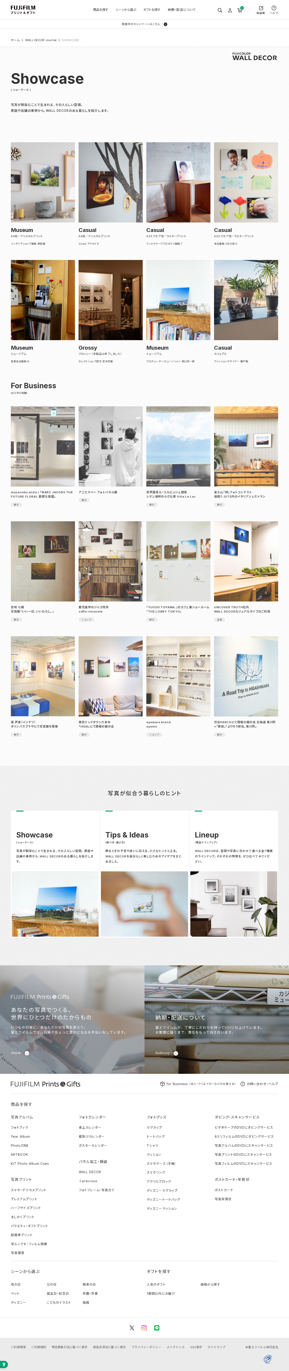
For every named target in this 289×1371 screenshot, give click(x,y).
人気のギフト (156, 1284)
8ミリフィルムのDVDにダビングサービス (244, 1136)
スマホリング (156, 1172)
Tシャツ (152, 1145)
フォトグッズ (157, 1117)
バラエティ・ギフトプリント (29, 1226)
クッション (154, 1154)
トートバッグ (156, 1136)
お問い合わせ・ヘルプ (262, 1084)
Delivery (162, 1053)
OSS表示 (196, 1347)
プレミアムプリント (24, 1199)
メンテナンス (176, 1347)
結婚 (86, 1302)
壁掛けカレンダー (92, 1136)
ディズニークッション (162, 1208)
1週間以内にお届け (161, 1293)
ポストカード (224, 1190)
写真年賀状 (223, 1199)
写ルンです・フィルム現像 (29, 1244)
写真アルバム (22, 1117)
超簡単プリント (22, 1235)
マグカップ (154, 1127)
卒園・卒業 (90, 1293)
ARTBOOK (19, 1154)
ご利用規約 (38, 1347)
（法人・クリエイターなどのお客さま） (201, 1084)
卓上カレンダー (90, 1127)
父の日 (52, 1284)
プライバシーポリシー (146, 1347)
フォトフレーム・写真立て (97, 1190)
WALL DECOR (90, 1172)
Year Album (20, 1136)
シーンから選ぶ (126, 10)
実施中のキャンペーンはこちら (141, 24)
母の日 (16, 1284)
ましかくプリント (23, 1217)
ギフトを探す (152, 10)
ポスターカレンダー (93, 1145)
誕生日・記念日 (58, 1293)
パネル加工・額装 (93, 1161)
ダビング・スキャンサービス (237, 1117)
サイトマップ (216, 1347)
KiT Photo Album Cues (30, 1163)
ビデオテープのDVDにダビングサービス (244, 1127)
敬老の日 (89, 1284)
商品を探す (100, 10)
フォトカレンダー (92, 1117)
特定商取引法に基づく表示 (70, 1347)
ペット (15, 1293)
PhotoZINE (20, 1145)
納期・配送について (182, 10)
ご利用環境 (18, 1347)
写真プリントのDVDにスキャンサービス (243, 1154)
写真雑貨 (17, 1253)
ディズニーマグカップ (162, 1190)
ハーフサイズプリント (26, 1208)
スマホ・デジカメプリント (29, 1190)
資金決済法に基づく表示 (109, 1347)
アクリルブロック (159, 1181)
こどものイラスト (59, 1302)
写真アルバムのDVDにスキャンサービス (244, 1145)
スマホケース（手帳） (161, 1163)
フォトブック (19, 1127)
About (16, 1053)
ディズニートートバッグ (163, 1199)
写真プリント (21, 1179)
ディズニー (18, 1302)
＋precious (88, 1181)
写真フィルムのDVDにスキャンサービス (243, 1163)
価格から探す (210, 1284)
